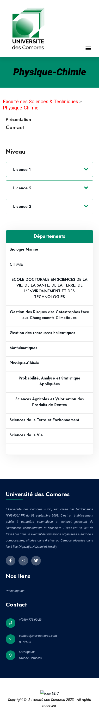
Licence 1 (22, 169)
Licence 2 (22, 188)
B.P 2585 (25, 642)
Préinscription (15, 591)
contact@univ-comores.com (38, 635)
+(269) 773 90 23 (30, 619)
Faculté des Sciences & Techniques (41, 101)
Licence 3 (22, 206)
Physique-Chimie (20, 108)
